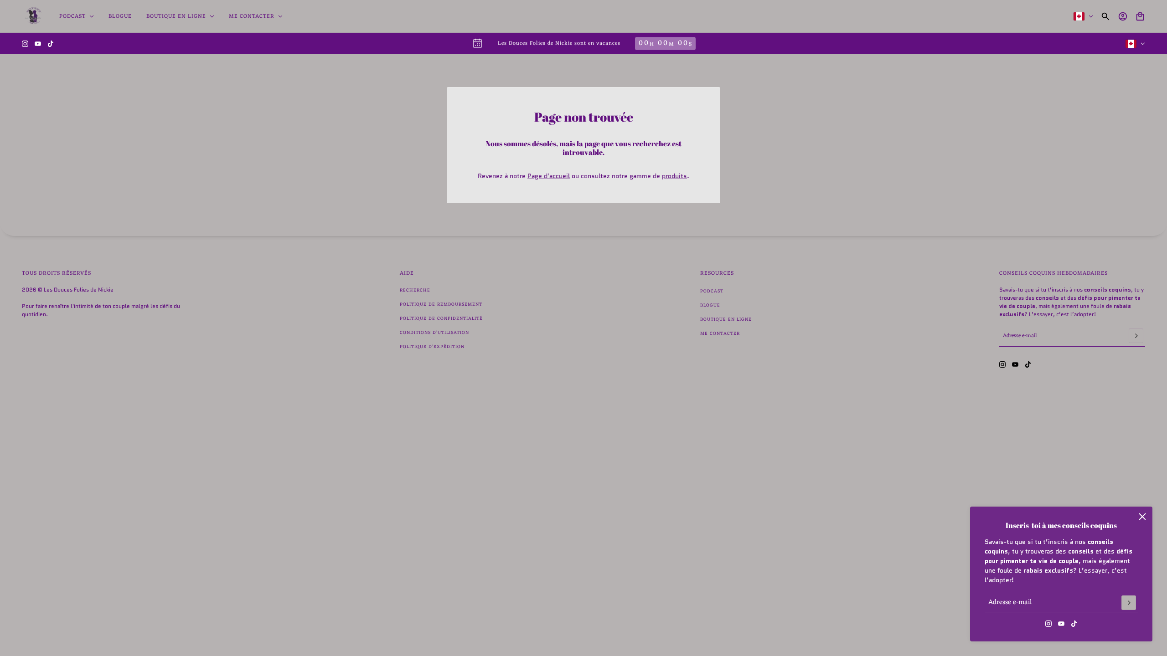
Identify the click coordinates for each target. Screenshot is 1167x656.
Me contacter (720, 334)
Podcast (711, 291)
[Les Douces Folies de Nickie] (33, 16)
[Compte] (1123, 16)
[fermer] (1142, 516)
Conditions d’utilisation (434, 333)
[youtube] (38, 44)
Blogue (710, 305)
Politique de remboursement (441, 304)
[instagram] (25, 44)
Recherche (415, 290)
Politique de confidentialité (441, 319)
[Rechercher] (1105, 16)
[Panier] (1140, 16)
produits (674, 175)
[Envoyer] (1128, 602)
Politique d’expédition (432, 347)
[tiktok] (51, 44)
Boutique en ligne (726, 319)
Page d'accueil (548, 175)
